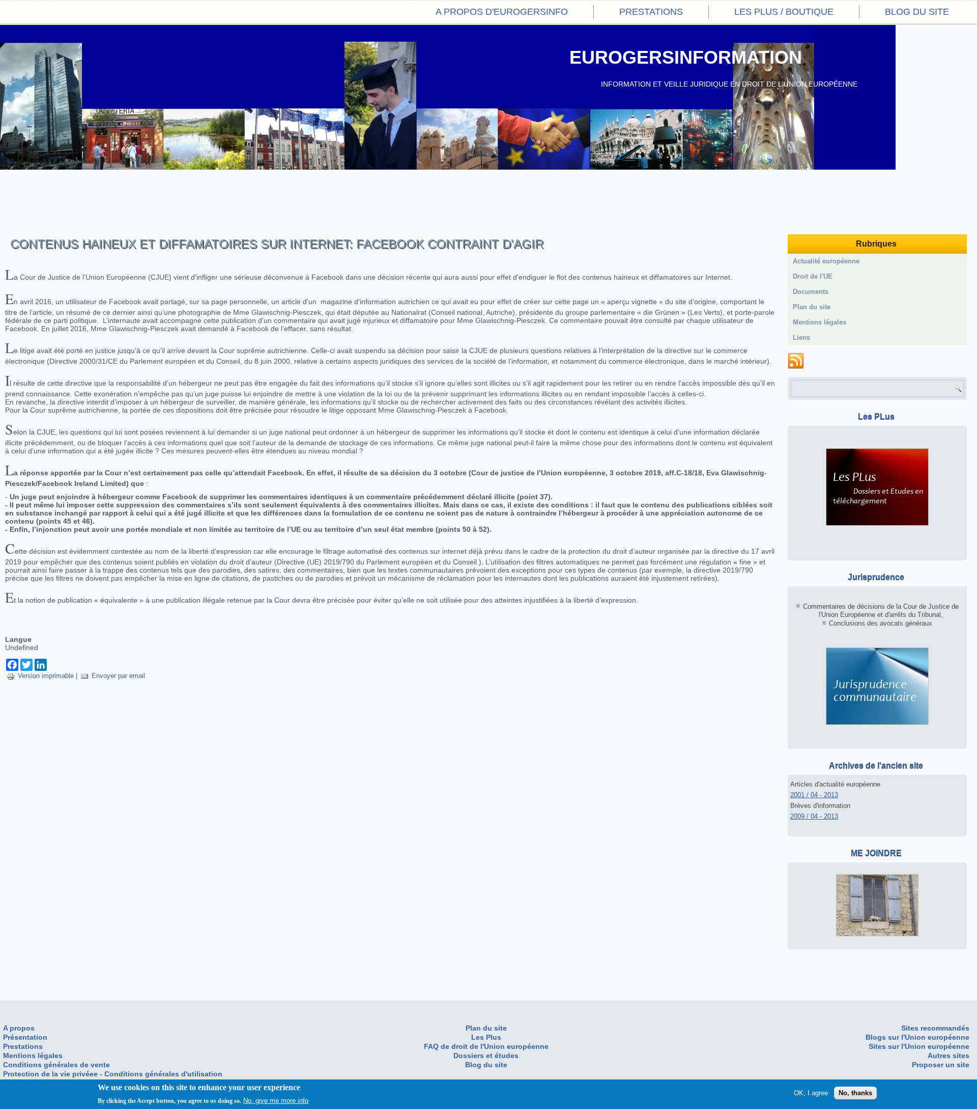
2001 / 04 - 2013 (814, 795)
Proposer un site (940, 1065)
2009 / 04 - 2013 (814, 816)
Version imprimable (46, 676)
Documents (810, 291)
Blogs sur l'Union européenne (917, 1037)
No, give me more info (275, 1100)
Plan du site (811, 307)
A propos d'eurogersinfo (502, 12)
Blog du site (917, 12)
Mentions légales (819, 322)
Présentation (25, 1037)
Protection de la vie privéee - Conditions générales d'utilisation (112, 1074)
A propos (19, 1028)
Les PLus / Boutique (784, 12)
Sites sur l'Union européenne (919, 1046)
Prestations (651, 12)
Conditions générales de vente (56, 1065)
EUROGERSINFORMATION (685, 57)
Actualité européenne (826, 261)
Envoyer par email (118, 676)
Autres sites (948, 1055)
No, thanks (855, 1092)
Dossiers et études (486, 1055)
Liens (801, 337)
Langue (18, 639)
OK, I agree (811, 1092)
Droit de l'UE (812, 276)
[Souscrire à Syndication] (796, 361)
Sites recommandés (935, 1028)
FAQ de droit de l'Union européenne (486, 1046)
